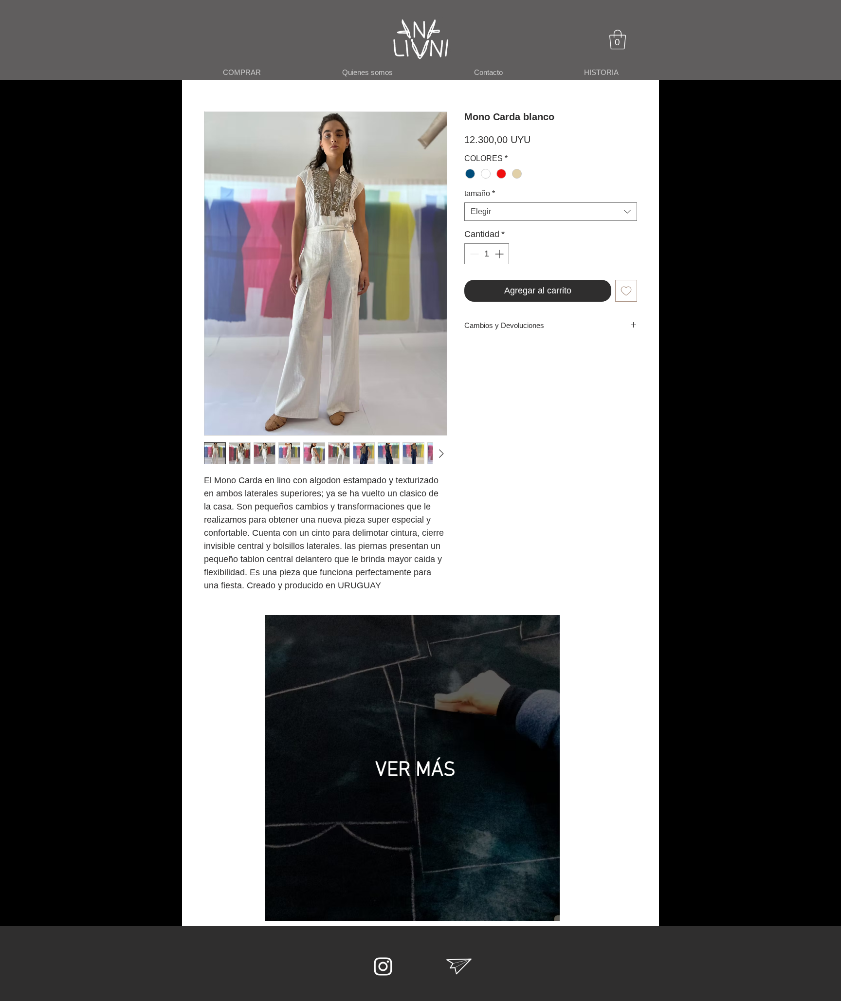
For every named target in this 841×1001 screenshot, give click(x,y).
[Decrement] (473, 254)
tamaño (479, 193)
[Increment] (500, 254)
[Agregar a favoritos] (626, 291)
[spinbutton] (487, 254)
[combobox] (550, 211)
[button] (617, 39)
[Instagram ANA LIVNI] (383, 966)
